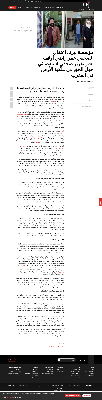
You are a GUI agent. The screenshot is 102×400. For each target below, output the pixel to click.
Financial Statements (33, 377)
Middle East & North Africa (14, 373)
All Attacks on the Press (75, 375)
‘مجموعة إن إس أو (36, 138)
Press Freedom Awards (47, 373)
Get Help (12, 7)
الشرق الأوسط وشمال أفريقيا (55, 347)
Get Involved (49, 367)
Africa (19, 375)
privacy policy (10, 397)
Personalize (87, 395)
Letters (92, 373)
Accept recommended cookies (72, 395)
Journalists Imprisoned (75, 371)
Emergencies (60, 369)
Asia (20, 377)
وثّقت (54, 101)
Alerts (92, 369)
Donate (19, 7)
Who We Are (35, 371)
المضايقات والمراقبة (22, 114)
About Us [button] (29, 7)
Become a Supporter (23, 360)
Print (89, 95)
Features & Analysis (89, 371)
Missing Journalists (76, 373)
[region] (51, 395)
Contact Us (35, 380)
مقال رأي (23, 265)
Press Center (35, 375)
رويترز (37, 142)
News (92, 367)
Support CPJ (50, 369)
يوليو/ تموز (23, 233)
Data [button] (58, 7)
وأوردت (62, 131)
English (91, 89)
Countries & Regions (15, 367)
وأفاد (17, 121)
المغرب (43, 347)
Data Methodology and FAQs (73, 377)
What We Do (35, 369)
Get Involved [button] (38, 7)
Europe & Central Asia (15, 371)
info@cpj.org (11, 385)
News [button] (61, 7)
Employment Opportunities (31, 373)
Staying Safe (60, 371)
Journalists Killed (76, 369)
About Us (35, 367)
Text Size (88, 100)
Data (79, 367)
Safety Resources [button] (49, 7)
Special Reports (90, 375)
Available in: (90, 87)
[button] (11, 1)
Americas (18, 369)
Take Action (50, 371)
